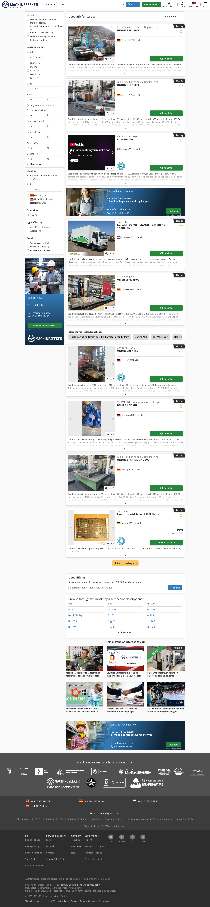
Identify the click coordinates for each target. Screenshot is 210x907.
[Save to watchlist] (181, 31)
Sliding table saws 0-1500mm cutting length (105, 826)
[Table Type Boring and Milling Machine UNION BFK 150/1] (91, 43)
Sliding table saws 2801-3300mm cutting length (149, 819)
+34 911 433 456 (39, 806)
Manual (151, 627)
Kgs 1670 (151, 609)
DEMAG (35, 66)
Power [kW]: (32, 143)
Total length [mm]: (35, 121)
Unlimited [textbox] (34, 189)
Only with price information (43, 105)
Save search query (126, 563)
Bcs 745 (72, 627)
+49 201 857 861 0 (94, 801)
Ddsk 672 (112, 609)
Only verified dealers (41, 250)
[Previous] (70, 44)
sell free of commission (44, 325)
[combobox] (44, 189)
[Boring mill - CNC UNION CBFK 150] (91, 364)
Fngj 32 (111, 627)
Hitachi (35, 74)
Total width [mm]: (35, 132)
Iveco (34, 78)
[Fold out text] (125, 74)
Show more (126, 632)
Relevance (170, 16)
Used (33, 215)
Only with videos (39, 246)
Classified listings (40, 227)
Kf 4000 (151, 603)
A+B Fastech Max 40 (77, 819)
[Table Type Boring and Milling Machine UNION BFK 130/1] (91, 98)
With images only (39, 243)
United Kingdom (43, 199)
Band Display (75, 615)
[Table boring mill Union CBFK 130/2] (91, 292)
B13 (70, 603)
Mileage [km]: (33, 153)
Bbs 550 (72, 621)
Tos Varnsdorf (160, 336)
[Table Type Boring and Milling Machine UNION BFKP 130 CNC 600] (91, 473)
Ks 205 (150, 615)
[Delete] (123, 4)
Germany (40, 195)
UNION (35, 63)
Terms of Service (87, 901)
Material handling (40, 40)
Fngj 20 (111, 621)
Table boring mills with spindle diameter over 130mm (99, 336)
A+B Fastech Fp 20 (54, 819)
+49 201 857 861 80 (148, 801)
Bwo (109, 603)
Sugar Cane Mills (185, 819)
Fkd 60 (110, 615)
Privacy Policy (70, 901)
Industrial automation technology (46, 28)
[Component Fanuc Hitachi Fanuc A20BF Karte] (91, 527)
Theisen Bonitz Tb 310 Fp (29, 819)
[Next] (113, 44)
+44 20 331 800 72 (40, 801)
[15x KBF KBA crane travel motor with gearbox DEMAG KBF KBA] (91, 418)
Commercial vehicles (41, 32)
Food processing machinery (44, 36)
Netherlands (41, 202)
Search (134, 4)
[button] (205, 4)
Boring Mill (141, 336)
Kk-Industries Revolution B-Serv (107, 819)
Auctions (35, 230)
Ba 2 (70, 609)
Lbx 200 (151, 621)
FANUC (35, 70)
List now (173, 211)
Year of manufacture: (37, 110)
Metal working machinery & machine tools (43, 21)
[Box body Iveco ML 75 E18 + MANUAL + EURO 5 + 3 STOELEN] (91, 238)
